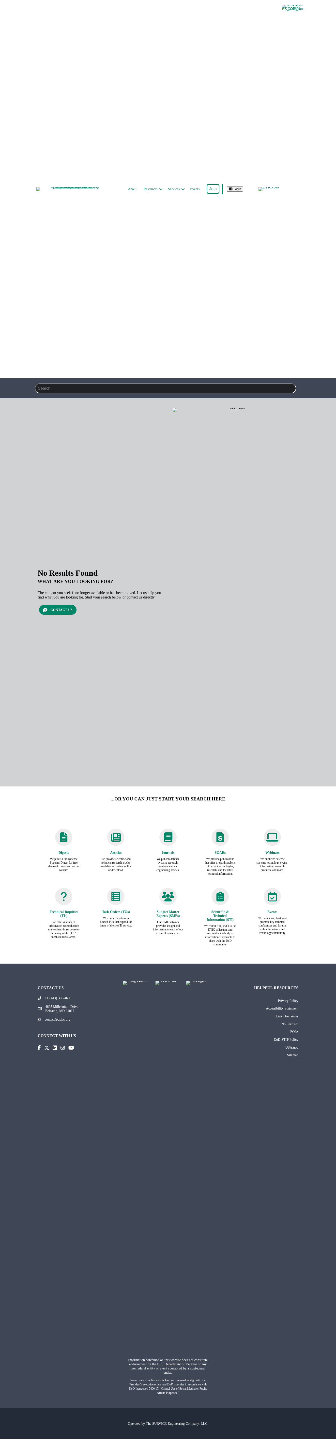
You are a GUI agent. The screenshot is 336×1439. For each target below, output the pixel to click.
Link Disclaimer (287, 1016)
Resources (150, 189)
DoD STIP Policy (286, 1039)
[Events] (272, 899)
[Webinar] (272, 840)
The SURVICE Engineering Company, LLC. (177, 1423)
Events (194, 189)
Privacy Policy (288, 1001)
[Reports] (220, 840)
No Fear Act (289, 1024)
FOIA (294, 1032)
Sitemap (292, 1055)
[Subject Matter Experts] (168, 899)
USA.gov (291, 1047)
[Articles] (115, 840)
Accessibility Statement (282, 1008)
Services (174, 189)
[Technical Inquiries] (63, 899)
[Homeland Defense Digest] (63, 840)
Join (213, 189)
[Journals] (168, 840)
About (132, 189)
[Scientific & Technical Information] (220, 899)
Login (236, 189)
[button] (160, 189)
